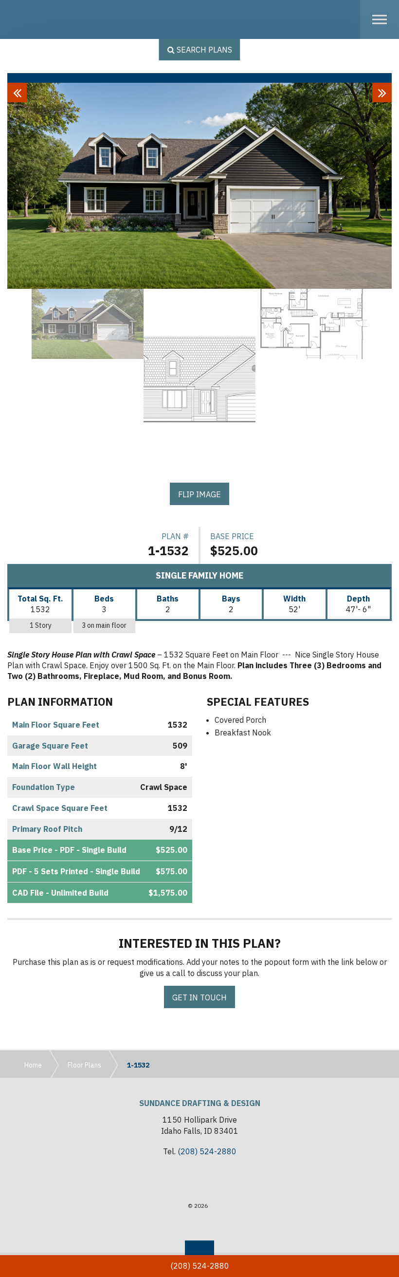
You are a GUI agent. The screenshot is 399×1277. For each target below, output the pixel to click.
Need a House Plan (54, 19)
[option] (199, 186)
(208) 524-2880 (207, 1151)
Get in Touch (199, 997)
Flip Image (199, 494)
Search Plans (203, 50)
